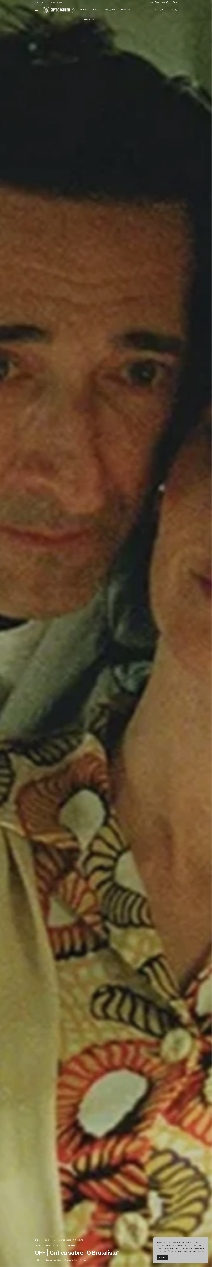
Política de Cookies (195, 1251)
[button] (176, 10)
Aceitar (162, 1257)
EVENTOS (88, 19)
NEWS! (95, 10)
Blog (47, 1240)
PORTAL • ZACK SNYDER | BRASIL (49, 2)
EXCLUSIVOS (110, 10)
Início (37, 1240)
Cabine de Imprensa (42, 1245)
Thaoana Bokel (85, 1260)
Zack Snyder (161, 10)
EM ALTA (83, 10)
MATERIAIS (125, 10)
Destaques (71, 1245)
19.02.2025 (39, 1260)
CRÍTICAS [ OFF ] (58, 1245)
